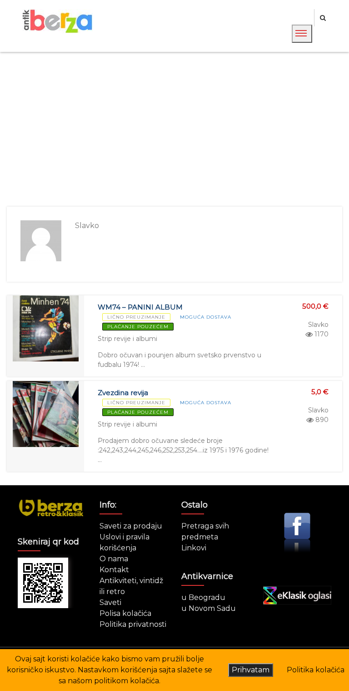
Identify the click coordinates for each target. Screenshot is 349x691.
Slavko (318, 324)
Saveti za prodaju (131, 526)
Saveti (110, 602)
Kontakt (114, 569)
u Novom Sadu (208, 608)
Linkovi (193, 548)
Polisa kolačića (125, 613)
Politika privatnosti (133, 624)
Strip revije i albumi (127, 339)
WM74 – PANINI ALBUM (140, 307)
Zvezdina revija (123, 392)
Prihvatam (250, 670)
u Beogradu (203, 597)
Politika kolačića (315, 670)
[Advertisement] (174, 129)
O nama (114, 558)
